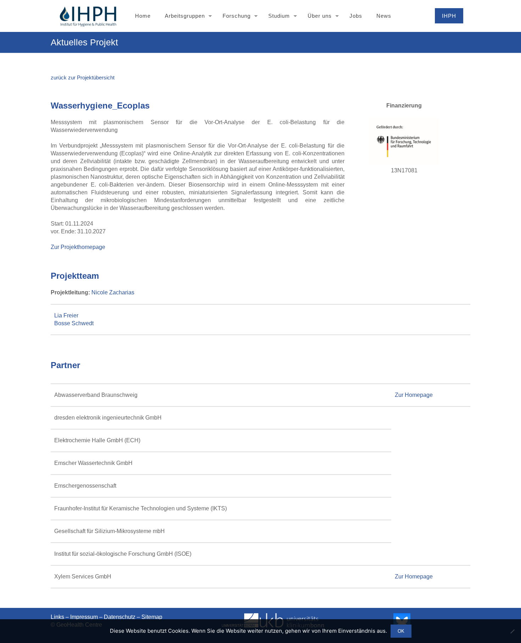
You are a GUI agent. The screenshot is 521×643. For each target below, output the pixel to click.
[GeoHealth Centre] (88, 16)
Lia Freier (66, 315)
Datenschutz (119, 617)
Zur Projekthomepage (78, 247)
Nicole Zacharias (112, 292)
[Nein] (512, 631)
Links (57, 617)
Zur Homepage (414, 395)
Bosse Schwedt (74, 323)
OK (401, 631)
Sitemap (151, 617)
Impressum (84, 617)
